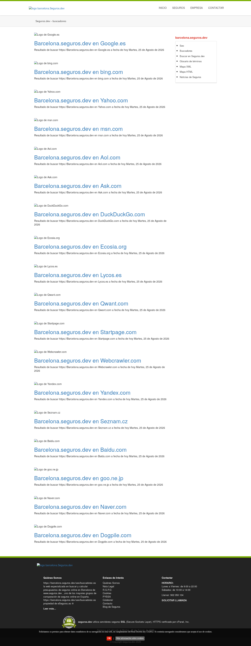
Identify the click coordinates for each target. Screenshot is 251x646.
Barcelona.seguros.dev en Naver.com (80, 506)
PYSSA (107, 596)
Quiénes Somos (111, 583)
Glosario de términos (191, 61)
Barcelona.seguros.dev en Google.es (80, 43)
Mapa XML (185, 66)
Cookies (107, 593)
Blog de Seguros (111, 606)
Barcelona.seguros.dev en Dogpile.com (82, 535)
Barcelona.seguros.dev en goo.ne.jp (78, 478)
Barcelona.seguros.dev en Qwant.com (81, 303)
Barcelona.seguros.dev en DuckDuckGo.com (89, 214)
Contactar (216, 8)
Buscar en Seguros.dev (192, 56)
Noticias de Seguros (190, 77)
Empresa (196, 8)
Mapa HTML (186, 71)
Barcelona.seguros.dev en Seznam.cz (81, 421)
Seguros (178, 8)
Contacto (107, 603)
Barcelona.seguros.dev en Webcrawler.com (87, 360)
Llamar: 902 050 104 (172, 595)
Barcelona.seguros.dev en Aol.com (77, 157)
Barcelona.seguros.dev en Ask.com (77, 186)
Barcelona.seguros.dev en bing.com (78, 72)
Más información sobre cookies (130, 638)
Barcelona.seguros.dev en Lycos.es (78, 275)
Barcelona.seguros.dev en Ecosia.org (80, 246)
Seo (182, 45)
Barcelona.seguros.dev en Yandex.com (82, 392)
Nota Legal (108, 586)
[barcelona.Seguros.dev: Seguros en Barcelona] (45, 8)
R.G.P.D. (107, 590)
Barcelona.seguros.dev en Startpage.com (85, 332)
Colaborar (108, 600)
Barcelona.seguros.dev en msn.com (78, 128)
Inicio (163, 8)
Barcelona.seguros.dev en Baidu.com (80, 449)
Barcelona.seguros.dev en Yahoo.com (81, 100)
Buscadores (186, 50)
